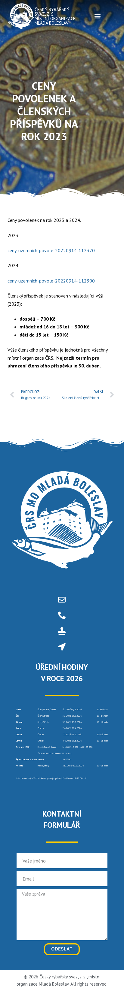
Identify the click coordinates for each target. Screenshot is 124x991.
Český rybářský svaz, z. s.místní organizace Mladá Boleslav (55, 16)
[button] (97, 16)
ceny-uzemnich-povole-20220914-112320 (51, 250)
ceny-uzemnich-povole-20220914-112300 (51, 281)
